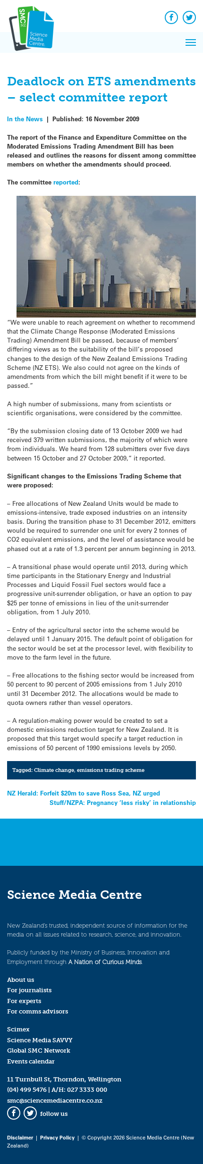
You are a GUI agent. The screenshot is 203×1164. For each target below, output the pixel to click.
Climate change (54, 770)
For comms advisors (37, 1011)
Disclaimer (20, 1137)
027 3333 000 (87, 1089)
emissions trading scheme (110, 770)
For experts (24, 1001)
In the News (25, 119)
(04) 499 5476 (27, 1089)
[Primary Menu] (191, 42)
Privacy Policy (57, 1137)
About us (20, 979)
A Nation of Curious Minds (105, 961)
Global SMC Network (38, 1050)
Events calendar (31, 1061)
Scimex (18, 1029)
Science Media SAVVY (40, 1040)
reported (65, 182)
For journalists (29, 990)
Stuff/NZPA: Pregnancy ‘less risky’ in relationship (123, 802)
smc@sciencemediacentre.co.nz (54, 1100)
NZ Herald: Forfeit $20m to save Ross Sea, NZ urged (83, 793)
